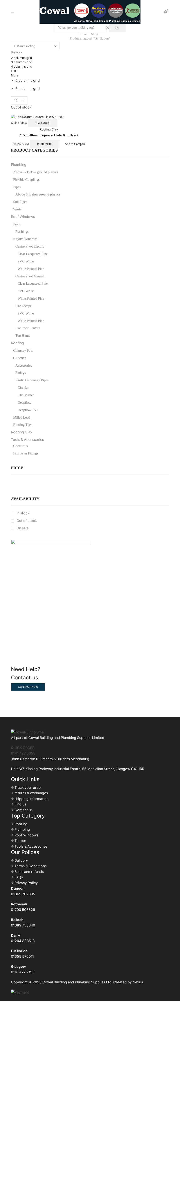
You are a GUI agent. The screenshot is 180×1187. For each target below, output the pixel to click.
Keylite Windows (25, 239)
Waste (17, 209)
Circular (23, 387)
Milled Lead (21, 417)
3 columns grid (21, 62)
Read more (42, 123)
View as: (17, 52)
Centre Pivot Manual (29, 276)
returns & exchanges (31, 793)
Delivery (21, 860)
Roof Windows (23, 217)
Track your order (28, 787)
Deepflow (24, 402)
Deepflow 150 (28, 410)
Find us (20, 804)
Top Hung (22, 335)
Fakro (17, 224)
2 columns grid (21, 58)
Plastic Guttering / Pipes (32, 380)
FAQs (18, 877)
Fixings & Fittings (25, 453)
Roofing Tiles (22, 425)
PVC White (26, 261)
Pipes (17, 187)
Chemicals (20, 446)
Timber (20, 841)
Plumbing (18, 165)
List (13, 71)
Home (82, 34)
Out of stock (26, 521)
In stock (22, 513)
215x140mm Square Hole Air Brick (49, 135)
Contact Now (28, 686)
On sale (22, 528)
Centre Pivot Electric (29, 246)
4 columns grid (21, 66)
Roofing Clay (49, 129)
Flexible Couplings (26, 179)
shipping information (31, 799)
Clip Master (26, 395)
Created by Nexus (128, 982)
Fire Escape (23, 306)
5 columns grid (27, 80)
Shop (94, 34)
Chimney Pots (23, 350)
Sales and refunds (29, 872)
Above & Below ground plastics (35, 172)
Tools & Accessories (27, 440)
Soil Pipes (20, 202)
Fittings (20, 373)
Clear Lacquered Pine (33, 254)
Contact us (23, 810)
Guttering (19, 358)
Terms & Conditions (30, 866)
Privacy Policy (26, 883)
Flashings (22, 231)
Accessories (23, 365)
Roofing (17, 343)
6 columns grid (27, 89)
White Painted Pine (31, 269)
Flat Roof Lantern (27, 328)
